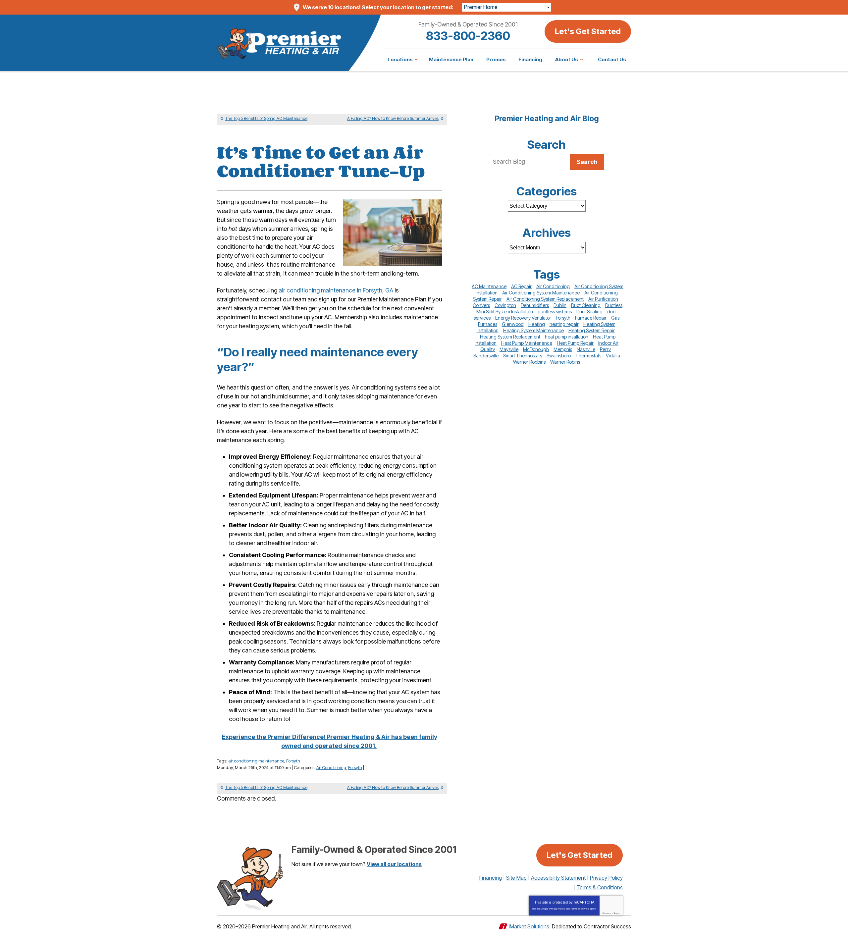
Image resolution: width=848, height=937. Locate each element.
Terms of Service (580, 909)
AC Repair (521, 286)
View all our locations (394, 864)
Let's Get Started (588, 31)
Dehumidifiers (535, 305)
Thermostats (588, 355)
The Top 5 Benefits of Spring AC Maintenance (266, 118)
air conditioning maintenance (256, 760)
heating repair (564, 324)
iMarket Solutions (529, 926)
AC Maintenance (489, 286)
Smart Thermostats (522, 355)
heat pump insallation (566, 336)
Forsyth (293, 760)
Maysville (509, 349)
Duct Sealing (589, 311)
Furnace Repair (591, 318)
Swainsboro (559, 355)
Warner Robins (565, 362)
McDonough (536, 349)
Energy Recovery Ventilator (523, 318)
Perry (605, 349)
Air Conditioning (331, 767)
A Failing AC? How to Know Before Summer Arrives (393, 118)
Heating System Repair (591, 330)
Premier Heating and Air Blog (547, 118)
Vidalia (613, 355)
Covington (505, 305)
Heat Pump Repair (575, 343)
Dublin (560, 305)
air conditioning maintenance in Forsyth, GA (336, 290)
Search (587, 161)
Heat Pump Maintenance (526, 343)
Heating (536, 324)
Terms (616, 913)
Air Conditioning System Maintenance (541, 292)
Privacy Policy (557, 909)
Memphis (563, 349)
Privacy (607, 913)
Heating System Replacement (510, 336)
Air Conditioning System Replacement (545, 299)
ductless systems (555, 311)
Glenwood (513, 324)
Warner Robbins (529, 362)
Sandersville (486, 355)
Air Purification (603, 299)
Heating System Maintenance (533, 330)
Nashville (586, 349)
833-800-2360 (468, 35)
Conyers (481, 305)
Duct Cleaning (586, 305)
